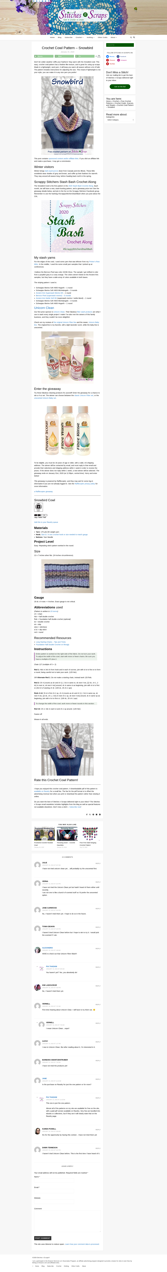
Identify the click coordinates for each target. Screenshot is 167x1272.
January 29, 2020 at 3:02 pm (51, 1150)
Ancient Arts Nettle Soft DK (46, 298)
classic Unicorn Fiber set (83, 395)
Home (52, 37)
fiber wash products (84, 312)
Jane (44, 1078)
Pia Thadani (51, 966)
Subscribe (68, 37)
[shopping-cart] (48, 1)
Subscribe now (75, 807)
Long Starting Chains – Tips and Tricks (51, 642)
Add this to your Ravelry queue (46, 522)
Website (37, 1198)
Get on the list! (120, 87)
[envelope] (46, 1)
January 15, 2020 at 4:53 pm (51, 910)
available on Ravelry (42, 791)
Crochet (79, 37)
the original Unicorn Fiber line (65, 322)
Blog (59, 37)
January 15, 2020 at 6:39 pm (51, 929)
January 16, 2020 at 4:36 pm (51, 987)
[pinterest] (37, 1)
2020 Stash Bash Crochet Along (80, 186)
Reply (98, 863)
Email (37, 1187)
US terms (53, 611)
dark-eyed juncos (51, 171)
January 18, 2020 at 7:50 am (55, 1025)
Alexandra (47, 948)
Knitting (90, 37)
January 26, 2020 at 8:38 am (51, 1131)
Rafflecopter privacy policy (85, 484)
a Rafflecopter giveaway (43, 491)
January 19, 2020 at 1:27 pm (51, 1043)
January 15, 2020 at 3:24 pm (51, 884)
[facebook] (34, 1)
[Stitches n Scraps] (83, 17)
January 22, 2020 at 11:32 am (51, 1081)
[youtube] (43, 1)
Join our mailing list (113, 75)
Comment (38, 1209)
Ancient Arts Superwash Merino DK (49, 293)
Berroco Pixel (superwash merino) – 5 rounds (53, 296)
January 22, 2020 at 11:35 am (55, 1099)
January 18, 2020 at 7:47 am (51, 1006)
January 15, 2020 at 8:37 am (51, 865)
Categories (110, 117)
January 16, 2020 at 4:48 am (51, 950)
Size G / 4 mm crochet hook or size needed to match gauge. (64, 534)
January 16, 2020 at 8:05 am (55, 969)
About (113, 37)
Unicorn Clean (44, 308)
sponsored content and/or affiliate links (63, 158)
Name (37, 1177)
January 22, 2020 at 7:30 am (51, 1062)
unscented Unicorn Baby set (45, 398)
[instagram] (39, 1)
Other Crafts (102, 37)
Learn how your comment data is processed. (82, 1244)
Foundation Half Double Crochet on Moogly (52, 645)
